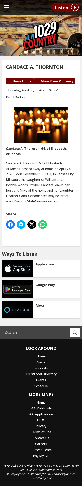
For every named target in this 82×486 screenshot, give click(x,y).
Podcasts (41, 368)
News (41, 362)
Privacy (41, 426)
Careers (41, 444)
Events (41, 380)
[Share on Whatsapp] (42, 224)
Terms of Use (41, 432)
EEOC (41, 420)
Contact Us (41, 438)
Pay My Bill (41, 456)
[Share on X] (31, 224)
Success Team (41, 450)
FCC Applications (41, 414)
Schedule (41, 386)
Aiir (49, 478)
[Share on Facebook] (10, 224)
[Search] (78, 332)
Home (41, 356)
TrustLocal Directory (41, 374)
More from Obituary (57, 81)
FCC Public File (41, 408)
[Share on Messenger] (21, 224)
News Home (22, 81)
